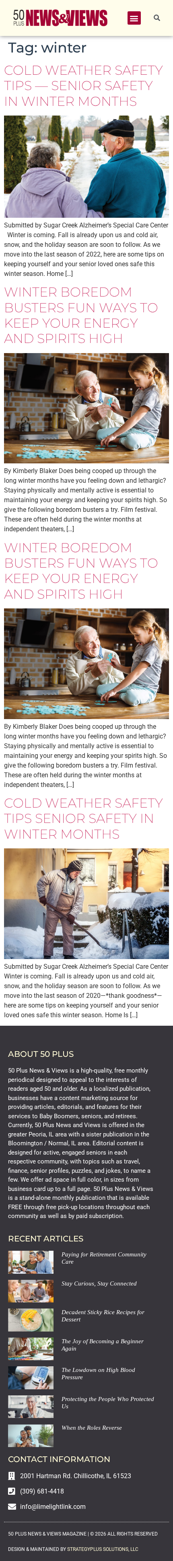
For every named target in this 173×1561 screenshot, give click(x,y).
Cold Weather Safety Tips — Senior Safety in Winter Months (83, 85)
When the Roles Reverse (92, 1427)
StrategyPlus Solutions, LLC (102, 1549)
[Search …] (157, 18)
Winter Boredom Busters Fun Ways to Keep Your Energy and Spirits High (81, 315)
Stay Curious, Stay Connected (99, 1283)
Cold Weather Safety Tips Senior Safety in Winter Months (83, 818)
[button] (134, 18)
